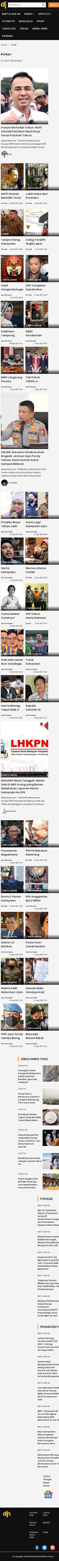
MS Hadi (9, 154)
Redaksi (46, 1522)
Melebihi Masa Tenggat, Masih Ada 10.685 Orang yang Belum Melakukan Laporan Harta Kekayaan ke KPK (22, 786)
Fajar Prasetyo (6, 715)
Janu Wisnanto (6, 295)
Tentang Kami (34, 1514)
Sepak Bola (26, 21)
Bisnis (28, 14)
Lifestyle (43, 14)
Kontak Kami (46, 1514)
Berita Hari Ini (11, 14)
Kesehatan (23, 1065)
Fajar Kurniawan (11, 483)
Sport (41, 21)
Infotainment (10, 122)
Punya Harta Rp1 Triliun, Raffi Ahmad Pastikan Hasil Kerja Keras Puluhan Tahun (21, 131)
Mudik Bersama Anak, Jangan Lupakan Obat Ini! (30, 1161)
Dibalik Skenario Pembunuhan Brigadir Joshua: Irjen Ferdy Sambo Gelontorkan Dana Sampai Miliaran (22, 458)
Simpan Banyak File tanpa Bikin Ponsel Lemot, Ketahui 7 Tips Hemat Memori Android (29, 1141)
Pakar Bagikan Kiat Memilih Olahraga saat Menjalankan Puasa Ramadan (28, 1183)
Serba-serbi (40, 28)
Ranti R (28, 623)
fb (37, 1551)
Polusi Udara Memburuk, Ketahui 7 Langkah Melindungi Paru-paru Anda (29, 1098)
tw (44, 1551)
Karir (45, 1532)
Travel (24, 28)
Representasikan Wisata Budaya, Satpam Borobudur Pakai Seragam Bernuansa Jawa (48, 1437)
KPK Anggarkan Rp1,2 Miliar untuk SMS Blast (37, 902)
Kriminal (7, 36)
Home (4, 44)
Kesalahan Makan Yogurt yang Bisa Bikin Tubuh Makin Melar (29, 1117)
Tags (14, 44)
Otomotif (8, 21)
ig (53, 1551)
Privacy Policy (33, 1523)
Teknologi (9, 28)
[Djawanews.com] (3, 4)
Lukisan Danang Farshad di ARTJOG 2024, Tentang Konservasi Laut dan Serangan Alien (48, 1344)
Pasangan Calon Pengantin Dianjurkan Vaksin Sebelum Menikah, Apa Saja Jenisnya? (29, 1076)
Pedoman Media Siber (34, 1535)
